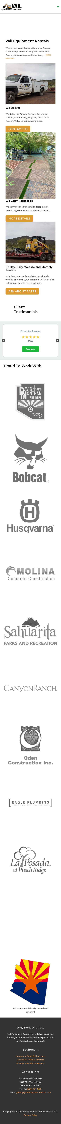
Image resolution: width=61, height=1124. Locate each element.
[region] (30, 340)
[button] (3, 340)
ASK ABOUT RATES (22, 291)
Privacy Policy (30, 1115)
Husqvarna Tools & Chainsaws (31, 1056)
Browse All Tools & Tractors (30, 1060)
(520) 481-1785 (34, 1089)
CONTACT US (18, 129)
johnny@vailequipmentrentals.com (33, 1092)
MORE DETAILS (19, 218)
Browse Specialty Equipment (30, 1063)
